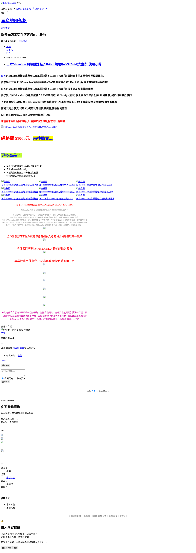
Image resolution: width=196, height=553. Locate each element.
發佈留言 (5, 382)
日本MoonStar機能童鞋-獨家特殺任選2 (94, 185)
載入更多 (5, 365)
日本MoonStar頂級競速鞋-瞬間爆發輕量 (19, 192)
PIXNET (78, 516)
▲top (3, 360)
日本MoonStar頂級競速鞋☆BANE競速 (57, 192)
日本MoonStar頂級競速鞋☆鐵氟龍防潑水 (95, 198)
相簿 (8, 46)
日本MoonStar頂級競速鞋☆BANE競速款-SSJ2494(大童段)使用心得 (53, 64)
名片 (8, 53)
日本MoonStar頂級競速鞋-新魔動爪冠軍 (94, 192)
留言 (22, 348)
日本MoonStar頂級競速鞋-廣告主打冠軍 (19, 185)
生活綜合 (23, 41)
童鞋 (20, 355)
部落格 (9, 50)
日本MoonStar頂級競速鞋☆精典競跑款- (57, 185)
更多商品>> (11, 155)
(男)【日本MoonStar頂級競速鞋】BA (56, 198)
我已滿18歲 (6, 548)
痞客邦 (16, 348)
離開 (15, 548)
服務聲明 (123, 516)
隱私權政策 (113, 516)
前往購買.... (43, 138)
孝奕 (3, 333)
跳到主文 (5, 28)
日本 (3, 75)
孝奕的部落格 (14, 20)
